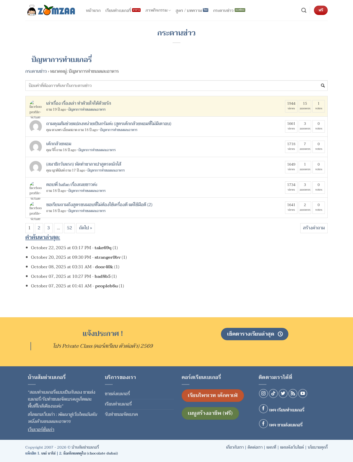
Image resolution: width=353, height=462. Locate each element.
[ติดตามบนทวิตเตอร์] (283, 393)
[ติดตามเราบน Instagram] (263, 393)
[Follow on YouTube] (302, 393)
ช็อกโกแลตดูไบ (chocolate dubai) (90, 453)
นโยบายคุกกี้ (318, 447)
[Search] (303, 10)
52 (69, 228)
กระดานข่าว (36, 71)
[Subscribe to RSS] (292, 393)
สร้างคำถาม (314, 228)
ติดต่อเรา (255, 447)
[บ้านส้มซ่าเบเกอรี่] (51, 10)
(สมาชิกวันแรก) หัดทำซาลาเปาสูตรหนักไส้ (83, 164)
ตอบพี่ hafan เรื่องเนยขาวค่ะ (71, 184)
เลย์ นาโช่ (48, 453)
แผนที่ (271, 447)
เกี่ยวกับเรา (235, 447)
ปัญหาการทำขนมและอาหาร (87, 109)
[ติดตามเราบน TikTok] (273, 393)
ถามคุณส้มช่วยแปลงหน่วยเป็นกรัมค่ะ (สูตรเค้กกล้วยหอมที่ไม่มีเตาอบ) (108, 123)
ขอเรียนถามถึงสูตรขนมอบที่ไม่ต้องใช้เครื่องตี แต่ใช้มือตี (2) (99, 204)
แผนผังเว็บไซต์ (292, 447)
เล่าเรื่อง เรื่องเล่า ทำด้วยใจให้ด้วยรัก (78, 103)
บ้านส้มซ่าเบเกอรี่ (85, 447)
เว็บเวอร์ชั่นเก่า (41, 429)
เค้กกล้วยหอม (58, 144)
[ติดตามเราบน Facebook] (263, 408)
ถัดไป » (85, 228)
